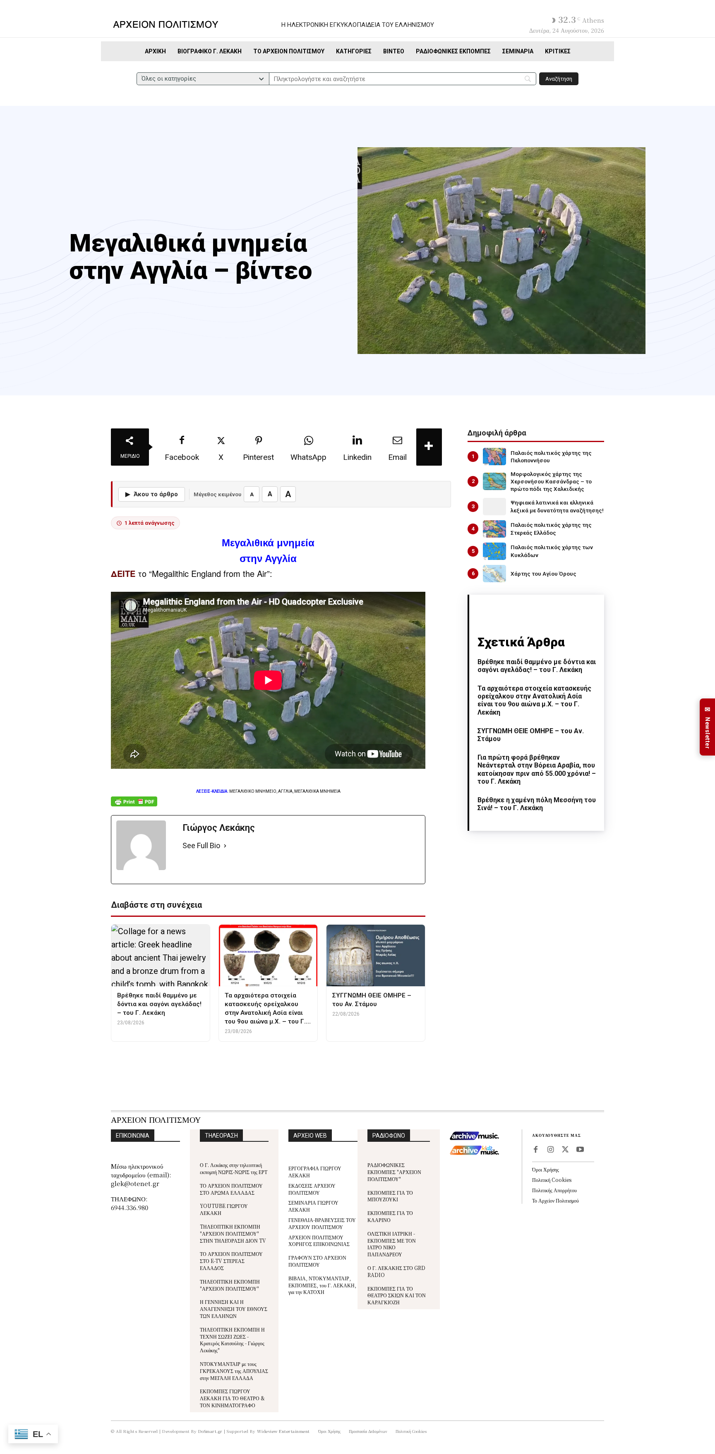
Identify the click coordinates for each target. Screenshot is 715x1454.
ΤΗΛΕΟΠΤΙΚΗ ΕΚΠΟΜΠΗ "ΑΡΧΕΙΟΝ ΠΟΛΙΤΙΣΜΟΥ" (230, 1285)
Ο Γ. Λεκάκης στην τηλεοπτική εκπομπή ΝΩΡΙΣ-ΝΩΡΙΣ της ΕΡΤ (233, 1168)
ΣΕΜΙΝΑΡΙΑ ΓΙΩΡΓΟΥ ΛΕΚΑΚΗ (313, 1206)
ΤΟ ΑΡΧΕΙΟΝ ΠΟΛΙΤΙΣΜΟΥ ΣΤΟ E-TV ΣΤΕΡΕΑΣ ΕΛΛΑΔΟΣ (231, 1260)
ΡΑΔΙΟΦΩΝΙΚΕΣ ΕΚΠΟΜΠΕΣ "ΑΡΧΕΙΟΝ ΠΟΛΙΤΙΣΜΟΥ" (394, 1171)
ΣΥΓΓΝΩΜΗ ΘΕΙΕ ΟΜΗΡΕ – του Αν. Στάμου (530, 735)
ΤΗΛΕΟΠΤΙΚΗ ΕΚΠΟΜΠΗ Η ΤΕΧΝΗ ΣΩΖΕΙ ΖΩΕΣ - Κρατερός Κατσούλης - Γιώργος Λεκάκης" (232, 1340)
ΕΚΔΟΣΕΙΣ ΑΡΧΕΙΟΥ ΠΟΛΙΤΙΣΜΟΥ (312, 1189)
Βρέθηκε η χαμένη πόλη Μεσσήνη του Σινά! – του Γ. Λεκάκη (536, 804)
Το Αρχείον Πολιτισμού (555, 1200)
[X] (565, 1150)
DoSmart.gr (210, 1431)
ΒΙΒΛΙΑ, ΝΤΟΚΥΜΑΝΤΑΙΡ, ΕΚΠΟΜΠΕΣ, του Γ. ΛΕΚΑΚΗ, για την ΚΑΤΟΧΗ (322, 1285)
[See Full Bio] (225, 846)
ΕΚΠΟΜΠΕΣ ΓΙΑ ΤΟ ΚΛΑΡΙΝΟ (390, 1216)
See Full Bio (201, 845)
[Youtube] (580, 1150)
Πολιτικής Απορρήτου (554, 1189)
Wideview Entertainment (283, 1431)
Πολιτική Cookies (551, 1179)
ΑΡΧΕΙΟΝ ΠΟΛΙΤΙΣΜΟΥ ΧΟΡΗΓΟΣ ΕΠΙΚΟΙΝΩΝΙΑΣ (319, 1241)
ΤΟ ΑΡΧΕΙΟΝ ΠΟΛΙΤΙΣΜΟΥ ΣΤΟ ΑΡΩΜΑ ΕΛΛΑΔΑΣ (231, 1189)
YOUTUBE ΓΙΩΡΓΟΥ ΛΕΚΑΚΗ (224, 1209)
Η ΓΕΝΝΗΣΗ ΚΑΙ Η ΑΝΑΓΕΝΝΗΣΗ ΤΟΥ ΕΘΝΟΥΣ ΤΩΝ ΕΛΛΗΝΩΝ (233, 1308)
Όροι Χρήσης (545, 1169)
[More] (429, 447)
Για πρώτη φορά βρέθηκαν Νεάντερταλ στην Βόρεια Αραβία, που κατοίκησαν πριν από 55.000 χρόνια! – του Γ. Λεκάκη (536, 769)
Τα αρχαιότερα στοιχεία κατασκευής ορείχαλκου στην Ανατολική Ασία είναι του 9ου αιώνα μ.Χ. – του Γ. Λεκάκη (534, 700)
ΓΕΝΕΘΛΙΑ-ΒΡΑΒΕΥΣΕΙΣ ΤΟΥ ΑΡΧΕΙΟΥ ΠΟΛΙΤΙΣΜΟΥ (322, 1223)
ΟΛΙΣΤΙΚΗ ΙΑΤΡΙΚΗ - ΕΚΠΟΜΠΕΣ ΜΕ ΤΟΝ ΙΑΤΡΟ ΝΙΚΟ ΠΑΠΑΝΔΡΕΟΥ (391, 1244)
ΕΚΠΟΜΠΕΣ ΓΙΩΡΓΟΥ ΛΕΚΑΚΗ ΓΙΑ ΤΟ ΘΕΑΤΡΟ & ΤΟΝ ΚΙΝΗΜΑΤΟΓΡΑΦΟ (232, 1398)
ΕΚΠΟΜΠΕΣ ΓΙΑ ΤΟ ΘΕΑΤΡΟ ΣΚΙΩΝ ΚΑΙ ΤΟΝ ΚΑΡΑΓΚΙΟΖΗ (396, 1295)
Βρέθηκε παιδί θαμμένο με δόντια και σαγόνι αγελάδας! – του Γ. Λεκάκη (536, 666)
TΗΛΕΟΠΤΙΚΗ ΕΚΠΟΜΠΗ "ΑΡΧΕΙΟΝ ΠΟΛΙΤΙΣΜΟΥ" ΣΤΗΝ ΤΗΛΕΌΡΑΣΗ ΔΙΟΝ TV (233, 1233)
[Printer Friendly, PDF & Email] (134, 805)
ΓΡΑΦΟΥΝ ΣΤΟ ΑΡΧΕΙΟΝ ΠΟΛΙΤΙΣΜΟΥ (317, 1261)
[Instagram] (550, 1150)
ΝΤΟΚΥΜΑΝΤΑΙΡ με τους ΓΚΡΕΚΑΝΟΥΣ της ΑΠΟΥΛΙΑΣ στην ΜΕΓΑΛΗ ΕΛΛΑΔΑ (234, 1370)
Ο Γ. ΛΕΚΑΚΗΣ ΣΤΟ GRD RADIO (396, 1271)
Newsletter (707, 727)
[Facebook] (535, 1150)
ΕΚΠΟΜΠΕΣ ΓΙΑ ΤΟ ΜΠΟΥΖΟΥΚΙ (390, 1196)
